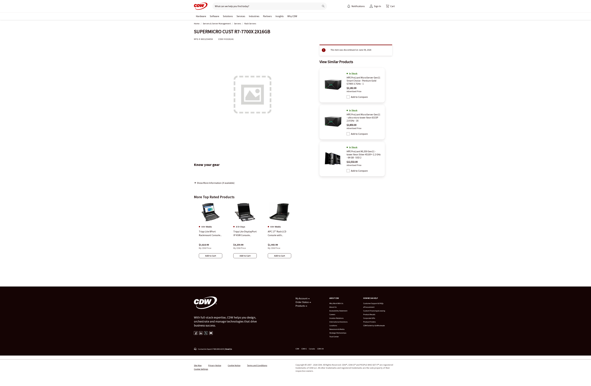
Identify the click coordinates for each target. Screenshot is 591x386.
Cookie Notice (234, 365)
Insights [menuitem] (279, 16)
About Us (333, 307)
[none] (201, 16)
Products (300, 305)
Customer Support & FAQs (373, 303)
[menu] (356, 6)
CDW (297, 349)
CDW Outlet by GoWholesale (374, 325)
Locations (333, 325)
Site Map (198, 365)
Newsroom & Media (336, 329)
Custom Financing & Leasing (374, 311)
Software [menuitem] (214, 16)
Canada (312, 349)
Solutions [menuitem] (228, 16)
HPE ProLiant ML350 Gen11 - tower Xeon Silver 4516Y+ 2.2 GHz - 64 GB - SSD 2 (364, 154)
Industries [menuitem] (254, 16)
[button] (390, 6)
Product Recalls (369, 314)
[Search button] (323, 6)
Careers (332, 314)
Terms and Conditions (257, 365)
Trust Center (334, 336)
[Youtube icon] (211, 333)
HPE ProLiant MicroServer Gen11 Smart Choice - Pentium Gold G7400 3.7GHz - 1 (363, 80)
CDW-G (304, 349)
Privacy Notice (214, 365)
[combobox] (265, 6)
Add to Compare (359, 96)
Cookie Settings (201, 369)
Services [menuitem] (241, 16)
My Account (302, 298)
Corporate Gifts (369, 318)
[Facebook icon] (195, 333)
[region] (295, 233)
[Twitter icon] (206, 333)
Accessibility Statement (338, 311)
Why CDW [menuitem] (292, 16)
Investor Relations (336, 318)
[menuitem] (348, 6)
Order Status (302, 302)
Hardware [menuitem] (201, 16)
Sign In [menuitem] (377, 6)
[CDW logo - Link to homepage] (200, 6)
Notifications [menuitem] (358, 6)
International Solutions (338, 322)
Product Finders (369, 322)
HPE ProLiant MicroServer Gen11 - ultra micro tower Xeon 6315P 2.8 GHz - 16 (363, 117)
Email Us (228, 349)
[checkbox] (348, 96)
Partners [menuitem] (267, 16)
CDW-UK (320, 349)
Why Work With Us (336, 303)
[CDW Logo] (200, 6)
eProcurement (368, 307)
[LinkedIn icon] (201, 333)
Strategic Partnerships (337, 333)
